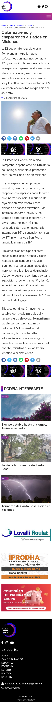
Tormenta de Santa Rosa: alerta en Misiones (25, 507)
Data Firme (7, 677)
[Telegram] (32, 138)
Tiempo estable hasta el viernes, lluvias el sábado (24, 426)
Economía (7, 666)
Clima (4, 396)
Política (6, 673)
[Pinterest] (27, 138)
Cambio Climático (12, 659)
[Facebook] (3, 138)
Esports (6, 670)
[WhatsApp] (21, 138)
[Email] (38, 138)
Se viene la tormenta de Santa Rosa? (22, 467)
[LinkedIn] (15, 138)
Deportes (7, 663)
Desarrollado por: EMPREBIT (26, 700)
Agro (4, 655)
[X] (9, 138)
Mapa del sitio (26, 696)
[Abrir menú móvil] (49, 17)
